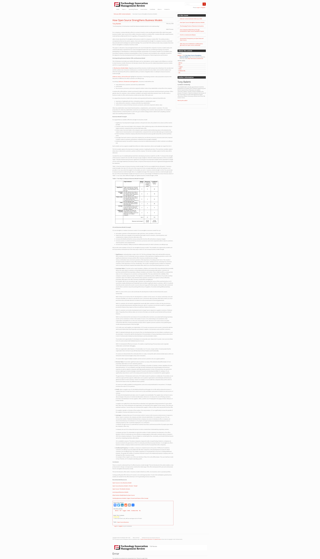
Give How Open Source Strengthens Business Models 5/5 (119, 516)
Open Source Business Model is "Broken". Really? (125, 486)
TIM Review (153, 546)
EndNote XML (134, 510)
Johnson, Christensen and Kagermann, (128, 81)
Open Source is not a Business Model (121, 483)
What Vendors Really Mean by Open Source (123, 495)
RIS (140, 510)
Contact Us (167, 9)
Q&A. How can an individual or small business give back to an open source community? (191, 44)
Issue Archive (143, 9)
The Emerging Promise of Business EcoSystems (192, 26)
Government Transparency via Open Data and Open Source (191, 39)
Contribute (152, 9)
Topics (123, 9)
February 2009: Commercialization (122, 14)
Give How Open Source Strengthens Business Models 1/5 (114, 516)
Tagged (124, 510)
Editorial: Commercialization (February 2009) (191, 19)
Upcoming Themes (133, 9)
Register (203, 7)
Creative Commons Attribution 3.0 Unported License (150, 539)
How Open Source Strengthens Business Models (137, 20)
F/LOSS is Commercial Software (188, 35)
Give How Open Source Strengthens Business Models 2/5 (115, 516)
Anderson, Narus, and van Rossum (121, 76)
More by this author (183, 100)
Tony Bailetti (116, 24)
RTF (120, 510)
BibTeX (117, 510)
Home (117, 9)
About (159, 9)
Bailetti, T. (180, 55)
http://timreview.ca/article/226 (195, 58)
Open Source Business (123, 522)
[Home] (132, 4)
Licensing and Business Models (120, 492)
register (121, 526)
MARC (128, 510)
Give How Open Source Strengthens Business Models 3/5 (117, 516)
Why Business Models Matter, (121, 68)
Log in (198, 7)
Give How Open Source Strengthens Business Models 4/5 (118, 516)
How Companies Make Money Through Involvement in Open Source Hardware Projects (192, 30)
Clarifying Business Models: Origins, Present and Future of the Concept (130, 498)
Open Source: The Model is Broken (121, 489)
